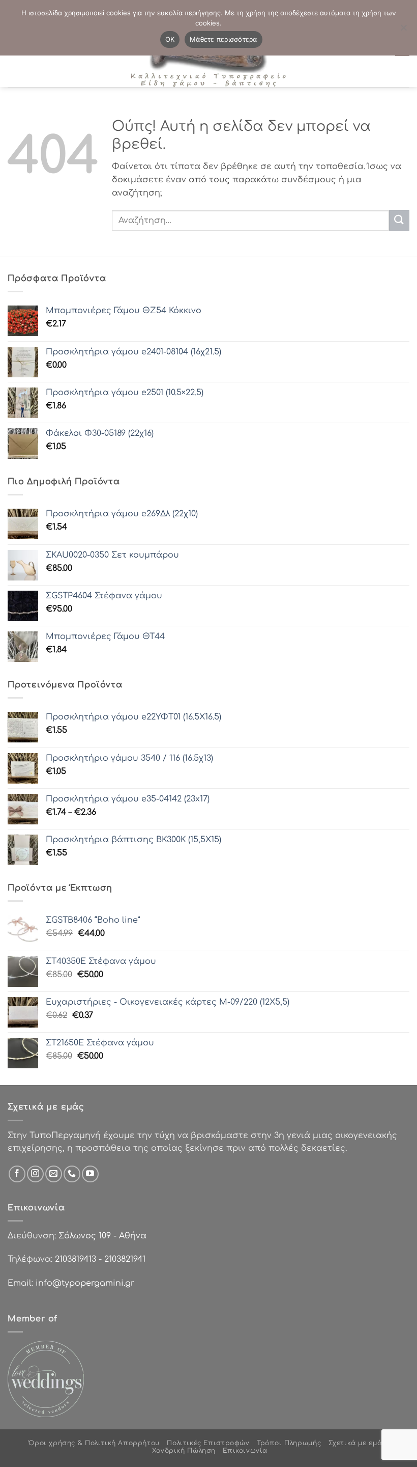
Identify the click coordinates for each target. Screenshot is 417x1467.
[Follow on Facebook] (17, 1174)
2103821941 (124, 1259)
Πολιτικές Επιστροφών (208, 1443)
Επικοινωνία (245, 1450)
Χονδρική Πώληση (184, 1450)
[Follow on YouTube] (90, 1174)
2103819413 (75, 1259)
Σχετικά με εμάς (357, 1443)
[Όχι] (403, 30)
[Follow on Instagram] (35, 1174)
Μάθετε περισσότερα (223, 39)
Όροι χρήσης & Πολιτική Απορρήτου (94, 1443)
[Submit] (399, 220)
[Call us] (72, 1174)
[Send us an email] (53, 1174)
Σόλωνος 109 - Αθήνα (102, 1235)
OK (170, 39)
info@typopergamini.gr (85, 1283)
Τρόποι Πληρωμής (289, 1443)
